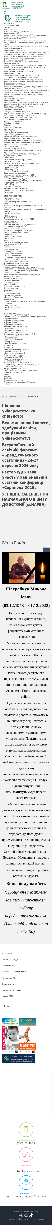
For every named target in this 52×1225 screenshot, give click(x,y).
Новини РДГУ (7, 996)
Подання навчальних (18, 256)
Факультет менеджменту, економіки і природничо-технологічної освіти (26, 47)
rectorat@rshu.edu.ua (26, 1171)
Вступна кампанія (11, 200)
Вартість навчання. (12, 307)
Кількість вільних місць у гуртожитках (20, 224)
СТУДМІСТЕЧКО (10, 217)
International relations (17, 362)
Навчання (8, 239)
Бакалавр (8, 290)
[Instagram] (26, 1215)
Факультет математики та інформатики (21, 62)
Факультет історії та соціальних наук (20, 37)
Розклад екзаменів (12, 280)
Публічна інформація (13, 109)
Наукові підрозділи (12, 351)
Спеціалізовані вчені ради (15, 343)
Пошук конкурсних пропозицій (17, 201)
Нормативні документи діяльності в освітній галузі (26, 113)
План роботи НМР (11, 249)
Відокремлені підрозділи (15, 173)
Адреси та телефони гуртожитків (18, 230)
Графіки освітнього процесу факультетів (22, 270)
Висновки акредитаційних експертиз (20, 136)
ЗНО (6, 203)
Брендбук (8, 129)
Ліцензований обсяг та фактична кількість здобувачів (22, 151)
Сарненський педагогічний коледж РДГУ (21, 177)
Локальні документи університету (19, 115)
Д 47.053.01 (9, 345)
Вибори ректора (11, 131)
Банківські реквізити (13, 236)
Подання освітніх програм (17, 260)
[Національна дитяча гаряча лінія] (10, 1040)
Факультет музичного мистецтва (18, 31)
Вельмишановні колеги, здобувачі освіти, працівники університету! (26, 430)
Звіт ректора (9, 184)
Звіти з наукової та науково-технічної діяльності (25, 316)
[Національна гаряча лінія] (27, 1040)
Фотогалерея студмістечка (16, 232)
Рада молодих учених (13, 355)
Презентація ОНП (11, 336)
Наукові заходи (10, 338)
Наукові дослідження (13, 324)
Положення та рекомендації (16, 265)
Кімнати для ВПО (11, 234)
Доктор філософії (12, 293)
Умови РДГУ (24, 301)
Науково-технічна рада (14, 320)
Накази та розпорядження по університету (22, 267)
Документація (10, 313)
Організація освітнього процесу (17, 263)
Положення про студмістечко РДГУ (19, 219)
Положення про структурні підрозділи (20, 117)
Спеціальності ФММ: (25, 34)
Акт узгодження (15, 147)
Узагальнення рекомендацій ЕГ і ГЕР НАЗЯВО (23, 140)
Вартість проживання (13, 223)
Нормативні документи (14, 134)
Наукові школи (10, 322)
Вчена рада (9, 157)
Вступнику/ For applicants (15, 368)
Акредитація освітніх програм (17, 138)
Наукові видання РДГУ (13, 357)
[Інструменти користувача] (46, 550)
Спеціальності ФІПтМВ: (26, 42)
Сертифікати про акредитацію (17, 144)
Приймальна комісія (12, 198)
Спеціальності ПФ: (26, 103)
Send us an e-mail (26, 1154)
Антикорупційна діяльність (15, 188)
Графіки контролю (22, 273)
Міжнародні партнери (13, 380)
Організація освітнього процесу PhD (19, 334)
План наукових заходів (13, 339)
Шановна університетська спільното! (18, 411)
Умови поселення (11, 221)
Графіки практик (11, 282)
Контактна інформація (11, 990)
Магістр (7, 292)
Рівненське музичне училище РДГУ (19, 175)
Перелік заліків (10, 284)
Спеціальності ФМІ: (25, 66)
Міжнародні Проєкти (13, 372)
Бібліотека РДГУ (11, 169)
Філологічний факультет (14, 85)
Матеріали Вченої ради (14, 165)
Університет (12, 24)
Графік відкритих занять (14, 286)
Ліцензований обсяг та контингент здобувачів (24, 269)
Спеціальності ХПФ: (23, 78)
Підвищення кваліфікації (14, 353)
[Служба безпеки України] (18, 1058)
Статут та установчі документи (17, 111)
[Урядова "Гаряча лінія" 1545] (27, 1022)
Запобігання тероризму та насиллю (19, 190)
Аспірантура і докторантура (16, 326)
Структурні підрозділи (14, 182)
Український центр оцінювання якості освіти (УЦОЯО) (23, 206)
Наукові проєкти (11, 318)
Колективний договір (13, 127)
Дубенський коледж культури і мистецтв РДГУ (24, 180)
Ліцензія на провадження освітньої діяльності (24, 142)
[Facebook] (21, 1215)
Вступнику (8, 193)
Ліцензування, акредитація (16, 132)
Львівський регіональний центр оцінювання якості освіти (26, 210)
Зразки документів (12, 295)
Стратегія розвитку (12, 186)
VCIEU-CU (8, 376)
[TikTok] (31, 1215)
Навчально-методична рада (16, 242)
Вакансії (7, 125)
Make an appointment (26, 1129)
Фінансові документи (13, 121)
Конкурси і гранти (12, 341)
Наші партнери (10, 305)
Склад (15, 247)
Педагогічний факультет (14, 98)
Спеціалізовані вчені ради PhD (17, 349)
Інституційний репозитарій (16, 171)
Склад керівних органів (14, 108)
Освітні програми (11, 288)
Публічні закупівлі (11, 123)
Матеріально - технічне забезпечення (20, 119)
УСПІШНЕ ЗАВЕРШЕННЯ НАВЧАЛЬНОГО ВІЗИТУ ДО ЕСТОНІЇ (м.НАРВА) (25, 499)
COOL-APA (8, 378)
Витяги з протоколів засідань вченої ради (22, 163)
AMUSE (7, 374)
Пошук (7, 385)
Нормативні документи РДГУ (16, 315)
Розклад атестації (13, 277)
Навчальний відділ (10, 959)
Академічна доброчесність (15, 359)
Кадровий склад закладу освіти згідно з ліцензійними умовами (21, 155)
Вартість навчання (12, 213)
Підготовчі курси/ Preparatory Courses (20, 370)
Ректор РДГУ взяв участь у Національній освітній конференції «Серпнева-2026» (24, 479)
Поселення (8, 215)
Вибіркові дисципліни (13, 297)
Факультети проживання (14, 228)
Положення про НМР (12, 244)
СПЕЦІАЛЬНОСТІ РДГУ (13, 196)
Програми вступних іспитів (15, 330)
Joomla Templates (15, 1219)
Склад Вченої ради (12, 161)
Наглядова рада (11, 167)
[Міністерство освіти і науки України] (10, 1022)
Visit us (26, 1182)
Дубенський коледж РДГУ (15, 178)
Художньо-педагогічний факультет (19, 71)
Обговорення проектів (14, 252)
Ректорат (8, 27)
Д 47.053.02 (9, 347)
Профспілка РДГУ (9, 978)
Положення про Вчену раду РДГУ (18, 159)
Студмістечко (8, 984)
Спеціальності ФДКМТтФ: (26, 55)
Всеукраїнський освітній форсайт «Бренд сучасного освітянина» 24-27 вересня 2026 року (20, 455)
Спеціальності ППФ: (27, 92)
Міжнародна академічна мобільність (19, 382)
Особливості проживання (15, 226)
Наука (6, 310)
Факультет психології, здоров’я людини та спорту (26, 86)
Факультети (9, 29)
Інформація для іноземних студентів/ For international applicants (21, 365)
